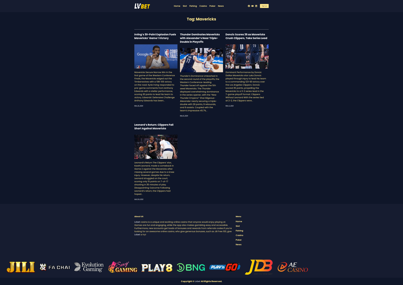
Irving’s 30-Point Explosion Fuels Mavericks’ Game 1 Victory (155, 36)
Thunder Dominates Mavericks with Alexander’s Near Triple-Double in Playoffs (200, 38)
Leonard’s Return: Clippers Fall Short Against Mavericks (153, 126)
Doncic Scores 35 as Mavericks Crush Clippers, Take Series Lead (246, 36)
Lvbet (137, 221)
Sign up (264, 6)
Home (177, 6)
